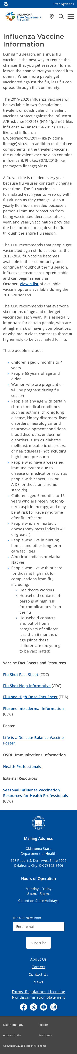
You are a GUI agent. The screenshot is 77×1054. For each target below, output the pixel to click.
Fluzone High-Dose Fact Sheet (30, 696)
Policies (44, 1025)
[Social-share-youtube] (43, 1007)
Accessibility (12, 1035)
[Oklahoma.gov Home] (6, 4)
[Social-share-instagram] (53, 1007)
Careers (38, 966)
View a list (29, 283)
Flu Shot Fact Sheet (20, 674)
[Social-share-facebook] (23, 1007)
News (38, 982)
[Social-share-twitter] (33, 1007)
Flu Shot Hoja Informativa (27, 685)
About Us (38, 959)
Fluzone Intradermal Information (33, 708)
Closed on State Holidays (38, 900)
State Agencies (63, 4)
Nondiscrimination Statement (38, 997)
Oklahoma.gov (13, 1025)
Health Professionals (22, 766)
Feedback (45, 1035)
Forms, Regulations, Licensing (38, 991)
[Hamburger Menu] (71, 16)
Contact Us (38, 974)
